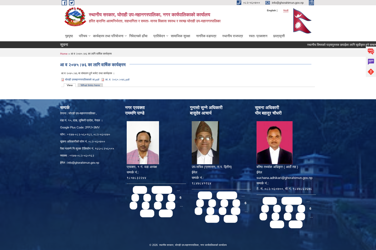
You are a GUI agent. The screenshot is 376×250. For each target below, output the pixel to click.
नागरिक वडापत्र (206, 36)
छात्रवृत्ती (279, 36)
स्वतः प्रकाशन (258, 36)
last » (166, 213)
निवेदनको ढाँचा (138, 36)
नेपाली (285, 10)
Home (64, 53)
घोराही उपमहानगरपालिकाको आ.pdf (82, 79)
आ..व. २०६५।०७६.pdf (117, 79)
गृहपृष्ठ (69, 36)
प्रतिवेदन (159, 36)
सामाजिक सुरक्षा (180, 36)
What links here (90, 85)
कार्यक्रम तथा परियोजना (108, 36)
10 (170, 205)
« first (140, 190)
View (71, 85)
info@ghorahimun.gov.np (83, 162)
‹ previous (162, 190)
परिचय (83, 36)
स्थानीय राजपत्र (232, 36)
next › (147, 213)
